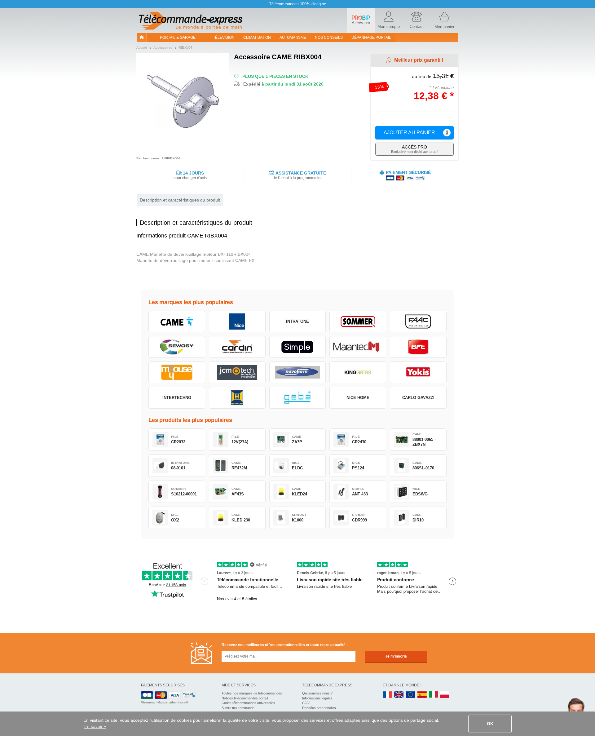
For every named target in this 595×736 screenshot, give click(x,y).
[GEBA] (297, 398)
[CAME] (176, 321)
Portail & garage (178, 37)
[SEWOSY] (176, 347)
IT (434, 695)
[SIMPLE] (297, 347)
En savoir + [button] (95, 726)
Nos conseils (329, 37)
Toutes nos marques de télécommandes (252, 693)
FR (388, 695)
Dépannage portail (371, 37)
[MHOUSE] (176, 372)
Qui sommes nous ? (317, 693)
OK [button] (490, 723)
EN (411, 695)
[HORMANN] (237, 398)
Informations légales (317, 698)
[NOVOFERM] (297, 372)
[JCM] (237, 372)
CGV (306, 703)
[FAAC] (418, 321)
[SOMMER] (357, 321)
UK (399, 695)
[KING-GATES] (357, 372)
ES (422, 695)
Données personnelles (319, 708)
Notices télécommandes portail (245, 698)
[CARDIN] (237, 347)
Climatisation (257, 37)
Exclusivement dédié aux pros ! (414, 148)
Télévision (224, 37)
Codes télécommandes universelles (248, 703)
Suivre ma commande (238, 708)
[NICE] (237, 321)
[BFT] (418, 347)
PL (445, 695)
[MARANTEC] (357, 347)
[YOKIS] (418, 372)
